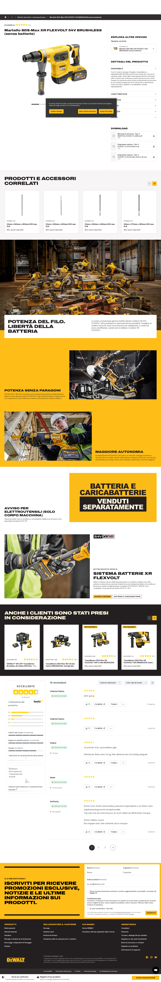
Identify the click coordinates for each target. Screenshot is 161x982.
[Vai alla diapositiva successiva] (154, 183)
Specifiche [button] (116, 100)
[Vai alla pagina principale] (15, 960)
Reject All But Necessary (87, 111)
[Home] (5, 17)
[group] (18, 978)
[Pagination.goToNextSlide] (154, 618)
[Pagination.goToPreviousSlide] (149, 618)
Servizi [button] (114, 117)
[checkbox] (88, 892)
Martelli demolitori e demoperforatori (32, 17)
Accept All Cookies (106, 111)
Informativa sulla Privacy (122, 912)
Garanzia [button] (115, 111)
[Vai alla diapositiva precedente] (149, 183)
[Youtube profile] (155, 957)
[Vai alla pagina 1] (35, 104)
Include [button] (115, 106)
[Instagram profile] (151, 957)
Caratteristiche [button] (119, 94)
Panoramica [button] (117, 69)
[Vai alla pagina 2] (44, 104)
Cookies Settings (56, 111)
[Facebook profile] (147, 957)
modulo (131, 914)
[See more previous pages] (12, 17)
